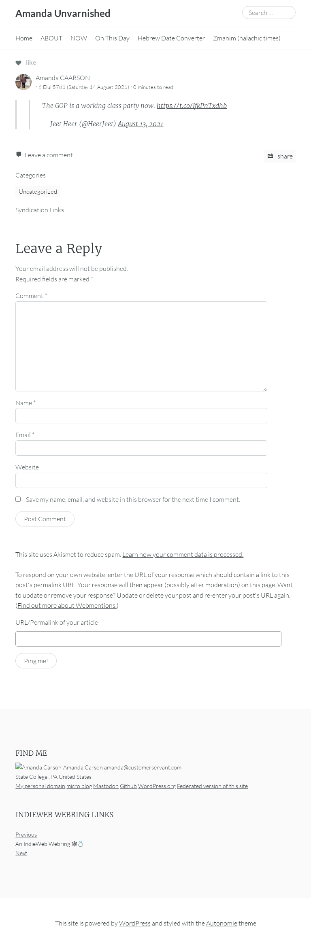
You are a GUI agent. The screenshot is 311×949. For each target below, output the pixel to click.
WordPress (135, 923)
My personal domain (40, 785)
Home (23, 38)
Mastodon (106, 785)
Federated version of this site (212, 785)
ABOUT (51, 38)
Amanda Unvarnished (63, 13)
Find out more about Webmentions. (67, 605)
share (284, 156)
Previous (26, 834)
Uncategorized (38, 191)
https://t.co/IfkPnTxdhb (192, 105)
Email (24, 435)
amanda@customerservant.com (142, 766)
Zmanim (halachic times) (247, 38)
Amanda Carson (83, 766)
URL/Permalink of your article (56, 622)
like (30, 62)
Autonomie (221, 923)
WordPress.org (157, 785)
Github (128, 785)
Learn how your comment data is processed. (182, 554)
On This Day (112, 38)
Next (21, 853)
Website (27, 467)
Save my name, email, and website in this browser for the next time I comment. (133, 499)
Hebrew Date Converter (171, 38)
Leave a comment (49, 155)
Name (25, 403)
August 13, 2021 (140, 124)
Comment (31, 296)
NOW (78, 38)
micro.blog (79, 785)
